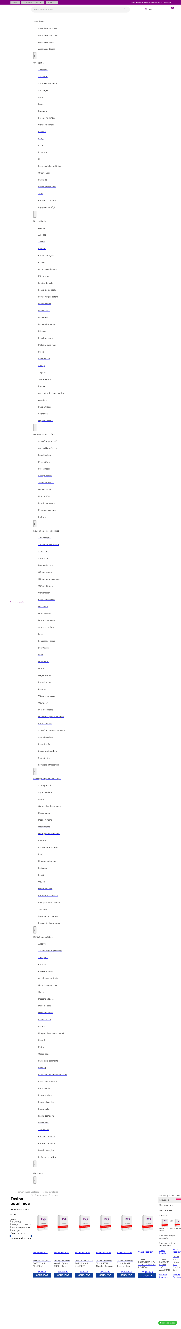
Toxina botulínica (50, 1192)
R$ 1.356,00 (26, 1238)
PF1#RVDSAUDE (21, 1227)
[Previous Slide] (91, 2)
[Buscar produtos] (125, 10)
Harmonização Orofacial (28, 1192)
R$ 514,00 (15, 1238)
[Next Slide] (170, 2)
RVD (16, 1230)
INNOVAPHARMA (21, 1224)
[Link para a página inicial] (12, 1192)
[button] (21, 1219)
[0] (169, 9)
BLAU (16, 1222)
